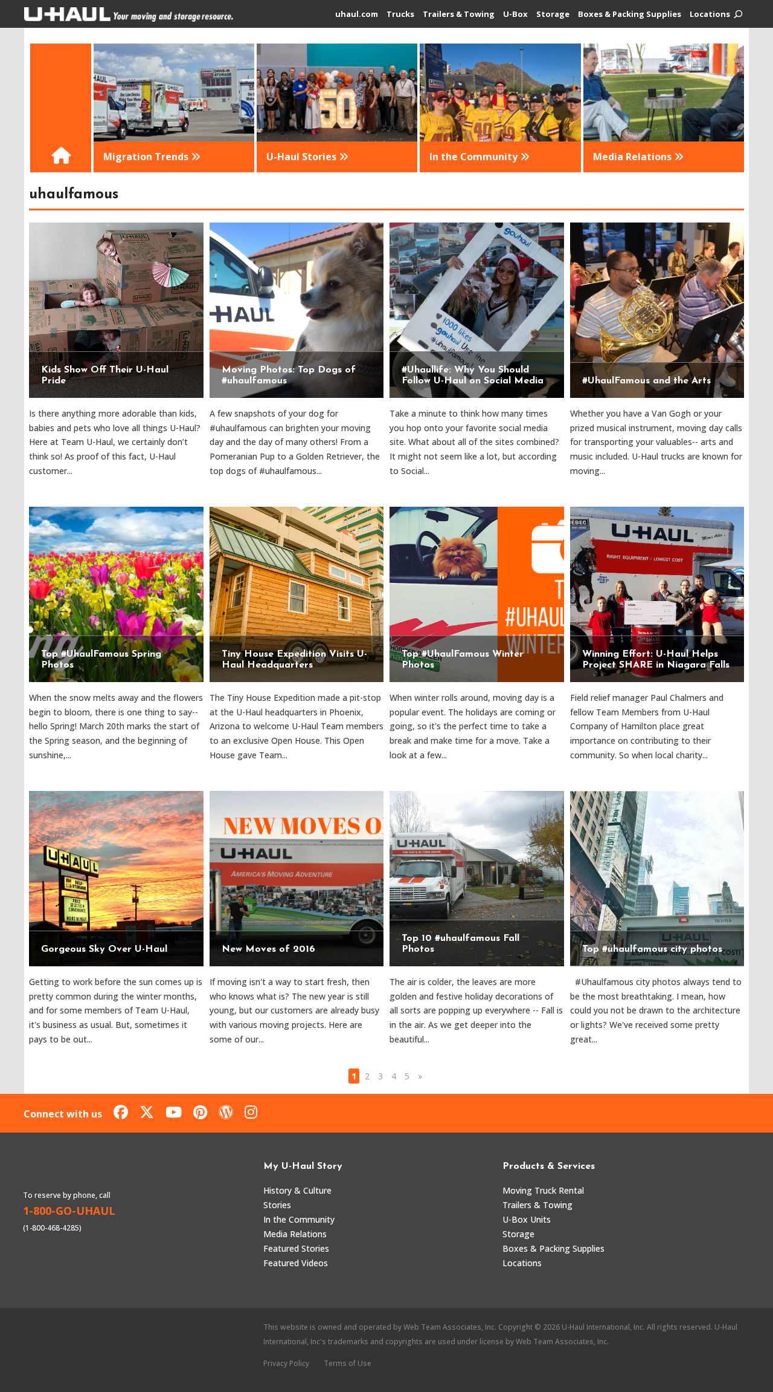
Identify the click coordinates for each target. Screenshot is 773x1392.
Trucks (400, 14)
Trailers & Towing (459, 14)
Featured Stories (296, 1248)
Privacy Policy (286, 1363)
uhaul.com (356, 14)
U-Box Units (526, 1219)
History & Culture (297, 1190)
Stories (277, 1205)
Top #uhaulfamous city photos (652, 949)
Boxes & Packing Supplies (629, 14)
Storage (552, 14)
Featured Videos (295, 1263)
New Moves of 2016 (268, 949)
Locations (710, 14)
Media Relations (295, 1234)
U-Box (515, 14)
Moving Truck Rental (543, 1190)
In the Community (299, 1219)
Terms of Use (347, 1363)
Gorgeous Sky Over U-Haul (104, 949)
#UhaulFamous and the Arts (646, 381)
